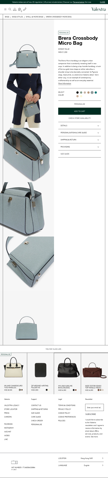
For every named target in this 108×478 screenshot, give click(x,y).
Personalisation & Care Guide (74, 132)
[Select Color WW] (81, 96)
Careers (8, 416)
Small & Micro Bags (34, 17)
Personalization (74, 2)
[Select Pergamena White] (49, 390)
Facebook (8, 424)
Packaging (65, 146)
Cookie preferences (67, 416)
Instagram (9, 428)
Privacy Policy (64, 409)
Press (6, 413)
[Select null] (100, 390)
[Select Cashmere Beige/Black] (21, 390)
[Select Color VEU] (81, 92)
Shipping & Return (68, 139)
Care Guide (36, 416)
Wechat (7, 431)
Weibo (7, 435)
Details (64, 125)
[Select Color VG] (96, 92)
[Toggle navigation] (5, 9)
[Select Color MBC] (88, 92)
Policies (61, 420)
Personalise (36, 424)
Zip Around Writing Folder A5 (39, 386)
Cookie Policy (64, 413)
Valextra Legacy (11, 405)
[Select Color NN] (77, 92)
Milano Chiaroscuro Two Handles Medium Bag (13, 386)
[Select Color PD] (85, 92)
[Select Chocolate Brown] (75, 390)
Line (6, 439)
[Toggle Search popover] (10, 9)
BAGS (7, 17)
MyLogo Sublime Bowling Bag (65, 387)
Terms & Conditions (66, 405)
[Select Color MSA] (77, 96)
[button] (14, 9)
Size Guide (35, 413)
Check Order (37, 420)
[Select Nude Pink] (103, 390)
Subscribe (90, 414)
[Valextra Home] (98, 9)
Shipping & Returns (39, 409)
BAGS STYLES (17, 17)
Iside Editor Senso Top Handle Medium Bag (93, 387)
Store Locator (10, 409)
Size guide (65, 153)
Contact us (36, 405)
